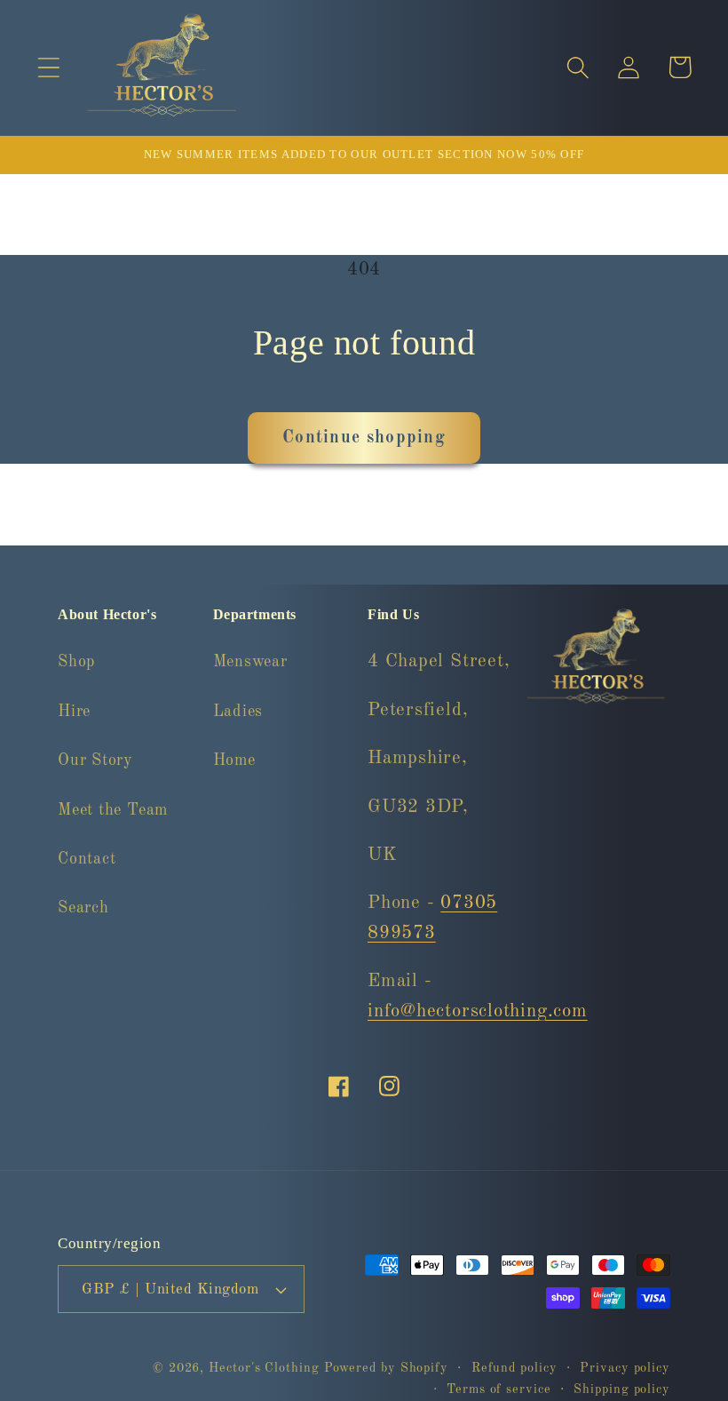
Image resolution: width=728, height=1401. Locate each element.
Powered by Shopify (386, 1368)
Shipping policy (622, 1389)
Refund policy (514, 1368)
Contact (86, 859)
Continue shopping (364, 438)
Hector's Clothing (266, 1368)
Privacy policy (625, 1368)
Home (234, 760)
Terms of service (499, 1389)
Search (83, 908)
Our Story (95, 760)
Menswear (250, 662)
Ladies (238, 712)
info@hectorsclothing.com (478, 1011)
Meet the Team (113, 810)
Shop (76, 662)
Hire (74, 712)
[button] (48, 67)
